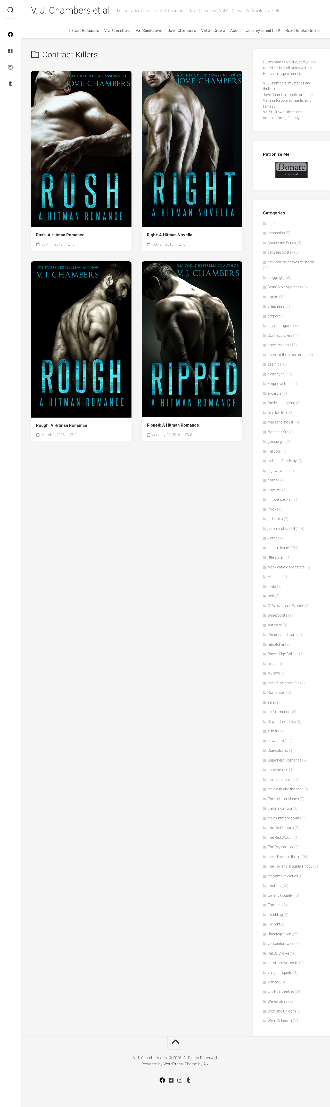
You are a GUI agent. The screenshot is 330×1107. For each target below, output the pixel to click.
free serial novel (280, 422)
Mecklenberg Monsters (286, 567)
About (235, 30)
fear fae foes (278, 413)
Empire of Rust (280, 384)
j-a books (275, 519)
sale (271, 702)
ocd (271, 596)
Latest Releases (84, 30)
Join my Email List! (263, 30)
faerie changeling (281, 403)
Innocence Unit (280, 499)
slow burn (276, 741)
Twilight (274, 924)
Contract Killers (280, 335)
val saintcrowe (279, 943)
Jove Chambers (182, 30)
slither (272, 731)
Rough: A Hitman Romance (61, 425)
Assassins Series (282, 243)
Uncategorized (279, 934)
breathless (276, 306)
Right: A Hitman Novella (169, 234)
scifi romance (279, 712)
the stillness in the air (284, 857)
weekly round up (281, 992)
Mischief (275, 577)
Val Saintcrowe (149, 30)
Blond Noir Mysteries (284, 287)
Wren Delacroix (280, 1021)
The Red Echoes (281, 828)
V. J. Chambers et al (70, 10)
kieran (272, 538)
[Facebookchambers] (10, 51)
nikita (272, 586)
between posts (279, 252)
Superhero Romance (284, 760)
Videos (273, 982)
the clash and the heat (285, 789)
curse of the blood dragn (288, 355)
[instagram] (10, 67)
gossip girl (276, 441)
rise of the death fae (283, 683)
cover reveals (278, 345)
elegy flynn (276, 374)
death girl (275, 364)
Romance (276, 692)
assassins (276, 233)
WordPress (173, 1064)
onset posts (277, 615)
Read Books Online (302, 30)
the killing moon (280, 808)
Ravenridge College (283, 654)
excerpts (275, 393)
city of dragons (280, 326)
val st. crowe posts (283, 963)
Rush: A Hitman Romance (60, 234)
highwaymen (278, 471)
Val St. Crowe (213, 30)
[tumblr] (10, 84)
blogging (275, 277)
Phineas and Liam (282, 635)
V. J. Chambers (117, 30)
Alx (205, 1064)
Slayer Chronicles (282, 722)
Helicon (274, 451)
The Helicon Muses (283, 799)
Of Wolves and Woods (286, 606)
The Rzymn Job (280, 847)
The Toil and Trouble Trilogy (290, 866)
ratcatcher (276, 644)
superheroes (278, 770)
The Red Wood (280, 837)
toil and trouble (280, 895)
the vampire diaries (283, 876)
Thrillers (274, 886)
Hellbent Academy (282, 461)
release (273, 664)
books (273, 297)
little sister (276, 557)
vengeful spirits (280, 973)
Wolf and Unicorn (282, 1011)
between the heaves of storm (291, 262)
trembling (275, 915)
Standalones (278, 750)
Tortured (275, 905)
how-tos (274, 490)
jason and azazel (281, 528)
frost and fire (278, 432)
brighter (274, 316)
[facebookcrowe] (10, 34)
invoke (273, 509)
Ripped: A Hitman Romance (173, 425)
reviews (274, 673)
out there (275, 625)
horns (272, 480)
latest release (278, 548)
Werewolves (277, 1001)
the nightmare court (283, 818)
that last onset (279, 779)
